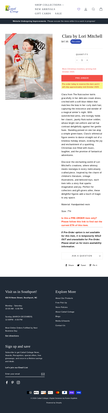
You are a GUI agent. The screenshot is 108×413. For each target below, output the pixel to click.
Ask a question (82, 256)
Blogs (57, 316)
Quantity (82, 54)
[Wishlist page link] (78, 9)
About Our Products (64, 298)
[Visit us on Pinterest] (12, 382)
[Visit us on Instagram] (18, 382)
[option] (54, 21)
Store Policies (61, 307)
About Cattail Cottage (64, 312)
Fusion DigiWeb (71, 398)
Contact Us (60, 325)
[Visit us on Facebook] (6, 382)
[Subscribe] (43, 374)
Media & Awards (62, 321)
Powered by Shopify (54, 403)
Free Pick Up (61, 303)
